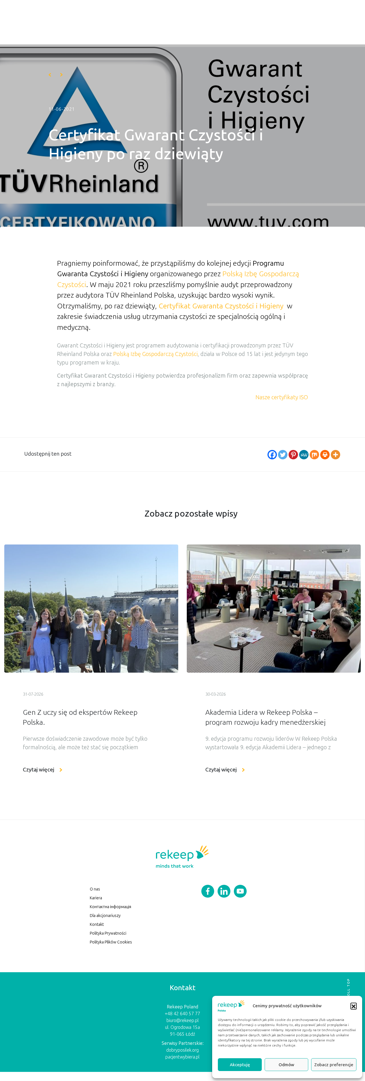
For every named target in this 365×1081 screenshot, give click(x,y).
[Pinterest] (293, 454)
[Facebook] (272, 454)
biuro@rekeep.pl (183, 1020)
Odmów (286, 1064)
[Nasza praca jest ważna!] (61, 75)
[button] (353, 1006)
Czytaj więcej (38, 769)
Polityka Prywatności (108, 933)
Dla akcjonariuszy (105, 915)
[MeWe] (304, 454)
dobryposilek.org (182, 1050)
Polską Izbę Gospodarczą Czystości (155, 354)
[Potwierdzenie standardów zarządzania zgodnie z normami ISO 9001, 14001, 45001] (49, 75)
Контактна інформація (110, 906)
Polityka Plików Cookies (111, 942)
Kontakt (97, 924)
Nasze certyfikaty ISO (282, 397)
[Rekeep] (182, 856)
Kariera (96, 898)
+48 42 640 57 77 (182, 1013)
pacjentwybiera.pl (182, 1057)
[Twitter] (282, 454)
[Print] (325, 454)
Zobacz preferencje (333, 1064)
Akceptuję (240, 1064)
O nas (95, 889)
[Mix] (314, 454)
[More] (335, 454)
